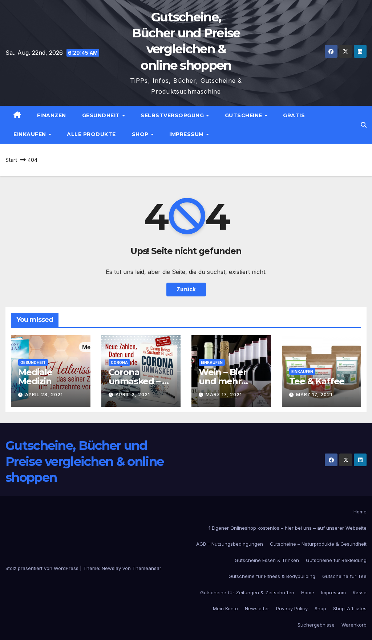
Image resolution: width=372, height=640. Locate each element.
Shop (141, 134)
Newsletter (257, 608)
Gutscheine (244, 115)
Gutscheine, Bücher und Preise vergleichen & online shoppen (84, 461)
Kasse (360, 592)
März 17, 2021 (224, 394)
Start (11, 159)
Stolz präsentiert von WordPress (42, 568)
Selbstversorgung (173, 115)
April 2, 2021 (133, 394)
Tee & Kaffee (317, 381)
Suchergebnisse (316, 625)
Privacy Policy (292, 608)
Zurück (186, 289)
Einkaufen (30, 134)
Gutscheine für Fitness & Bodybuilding (272, 576)
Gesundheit (102, 115)
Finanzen (51, 115)
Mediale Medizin (35, 376)
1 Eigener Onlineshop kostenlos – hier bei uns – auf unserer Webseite (288, 528)
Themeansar (146, 568)
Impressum (187, 134)
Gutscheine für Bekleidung (336, 560)
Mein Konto (225, 608)
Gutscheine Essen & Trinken (267, 560)
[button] (364, 124)
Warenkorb (354, 625)
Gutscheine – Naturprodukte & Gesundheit (318, 544)
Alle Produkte (91, 134)
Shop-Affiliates (350, 608)
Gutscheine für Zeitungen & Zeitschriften (247, 592)
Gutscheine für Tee (344, 576)
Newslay (111, 568)
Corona (119, 362)
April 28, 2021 (44, 394)
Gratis (294, 115)
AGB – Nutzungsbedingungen (229, 544)
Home (360, 511)
